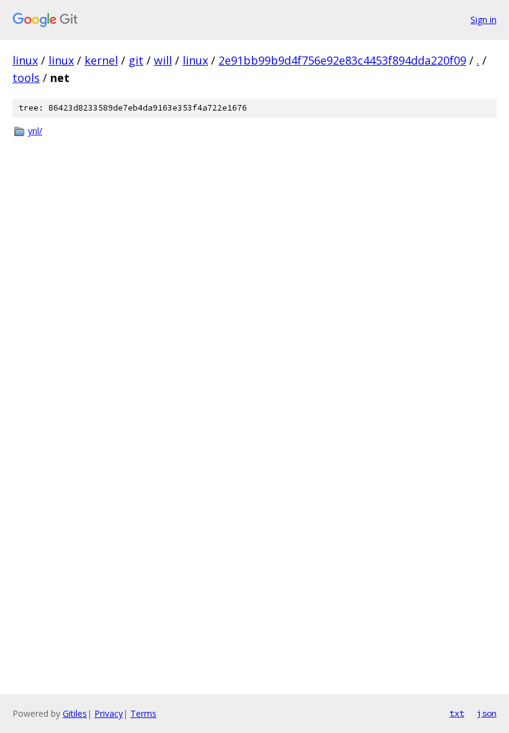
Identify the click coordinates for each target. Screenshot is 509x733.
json (487, 713)
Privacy (108, 713)
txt (456, 713)
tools (26, 77)
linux (25, 60)
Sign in (484, 19)
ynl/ (35, 131)
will (163, 60)
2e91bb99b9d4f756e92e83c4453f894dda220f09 (342, 60)
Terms (143, 713)
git (135, 60)
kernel (101, 60)
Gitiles (75, 713)
